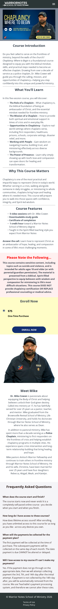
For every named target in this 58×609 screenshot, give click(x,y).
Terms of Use (29, 602)
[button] (53, 4)
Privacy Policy (29, 605)
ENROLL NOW (29, 329)
